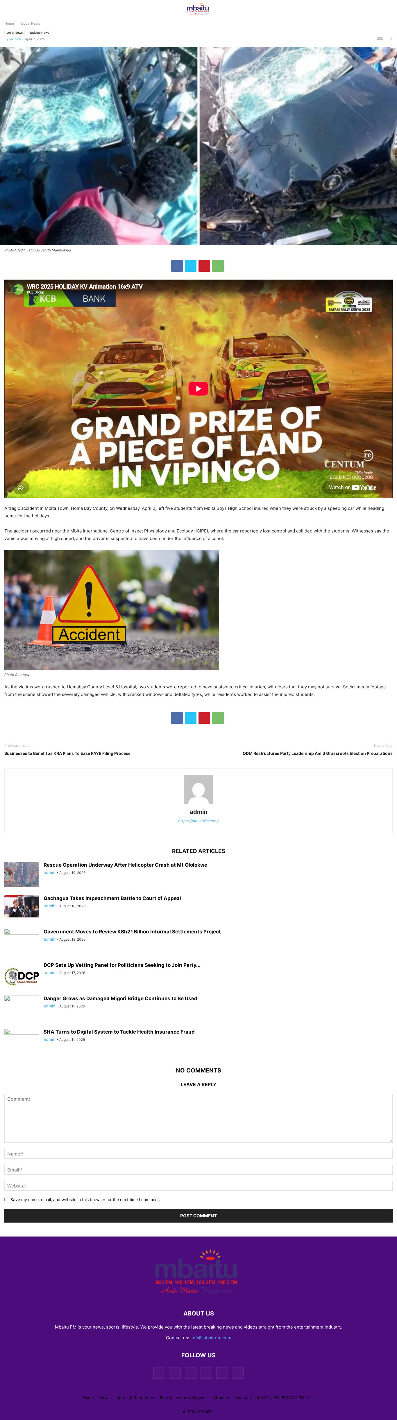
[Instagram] (175, 1373)
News (105, 1397)
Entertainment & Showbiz (184, 1397)
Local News (30, 23)
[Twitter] (190, 266)
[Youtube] (238, 1373)
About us (221, 1397)
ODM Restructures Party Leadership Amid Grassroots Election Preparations (318, 753)
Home (9, 23)
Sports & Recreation (135, 1397)
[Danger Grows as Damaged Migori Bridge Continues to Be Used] (21, 1009)
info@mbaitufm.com (210, 1337)
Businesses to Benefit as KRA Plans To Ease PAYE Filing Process (67, 753)
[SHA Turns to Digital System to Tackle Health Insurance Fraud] (21, 1041)
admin (15, 39)
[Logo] (198, 1296)
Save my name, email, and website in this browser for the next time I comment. (85, 1199)
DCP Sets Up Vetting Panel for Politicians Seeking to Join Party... (122, 965)
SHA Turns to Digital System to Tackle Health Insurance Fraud (119, 1032)
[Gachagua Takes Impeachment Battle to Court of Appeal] (21, 906)
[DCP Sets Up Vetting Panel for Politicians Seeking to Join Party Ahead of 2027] (21, 976)
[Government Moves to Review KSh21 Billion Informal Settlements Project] (21, 942)
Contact (243, 1397)
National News (39, 32)
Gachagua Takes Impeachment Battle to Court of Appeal (112, 898)
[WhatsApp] (218, 266)
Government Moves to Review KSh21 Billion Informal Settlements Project (132, 932)
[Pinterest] (204, 266)
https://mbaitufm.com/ (198, 820)
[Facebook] (177, 266)
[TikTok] (190, 1373)
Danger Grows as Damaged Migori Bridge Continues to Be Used (120, 998)
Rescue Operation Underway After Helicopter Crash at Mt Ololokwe (125, 865)
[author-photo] (198, 803)
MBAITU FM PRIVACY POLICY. (285, 1397)
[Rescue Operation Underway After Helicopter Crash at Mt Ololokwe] (21, 875)
